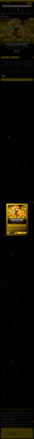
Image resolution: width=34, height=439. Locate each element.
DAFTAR (22, 232)
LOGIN (12, 232)
